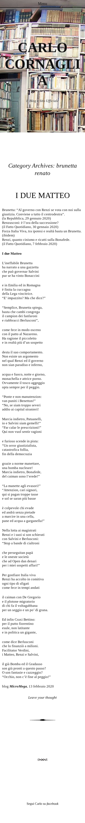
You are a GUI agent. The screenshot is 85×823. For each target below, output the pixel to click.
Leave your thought (42, 697)
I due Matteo (42, 195)
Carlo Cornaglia (42, 64)
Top (80, 817)
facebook (52, 803)
